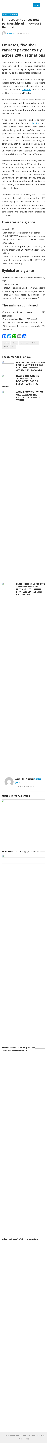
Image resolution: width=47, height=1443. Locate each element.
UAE (13, 347)
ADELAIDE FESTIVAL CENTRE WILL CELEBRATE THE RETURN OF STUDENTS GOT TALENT (29, 396)
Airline (6, 343)
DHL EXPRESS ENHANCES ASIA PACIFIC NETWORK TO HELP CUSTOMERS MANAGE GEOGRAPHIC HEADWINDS (30, 366)
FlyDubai (35, 343)
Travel (6, 347)
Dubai (15, 343)
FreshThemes (23, 1439)
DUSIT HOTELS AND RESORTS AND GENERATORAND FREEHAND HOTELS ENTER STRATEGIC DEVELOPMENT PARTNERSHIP (30, 589)
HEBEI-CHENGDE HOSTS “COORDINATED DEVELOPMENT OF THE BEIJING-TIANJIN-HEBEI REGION (20, 381)
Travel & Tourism (10, 15)
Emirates (26, 89)
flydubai (35, 123)
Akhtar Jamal (12, 33)
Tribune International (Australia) (22, 1435)
